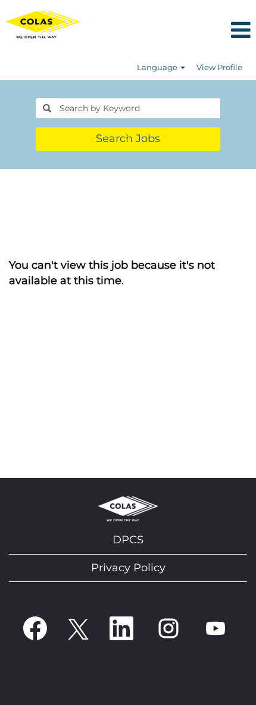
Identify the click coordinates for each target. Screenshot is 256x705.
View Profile (219, 67)
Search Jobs (128, 138)
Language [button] (158, 67)
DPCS (128, 539)
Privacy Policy (128, 567)
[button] (170, 31)
